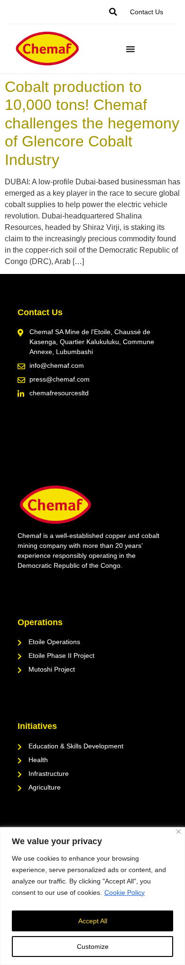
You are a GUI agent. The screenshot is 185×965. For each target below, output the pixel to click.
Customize (93, 946)
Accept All (92, 921)
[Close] (178, 831)
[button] (113, 12)
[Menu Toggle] (130, 49)
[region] (92, 896)
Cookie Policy (124, 892)
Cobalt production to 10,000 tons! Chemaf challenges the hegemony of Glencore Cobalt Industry (92, 123)
